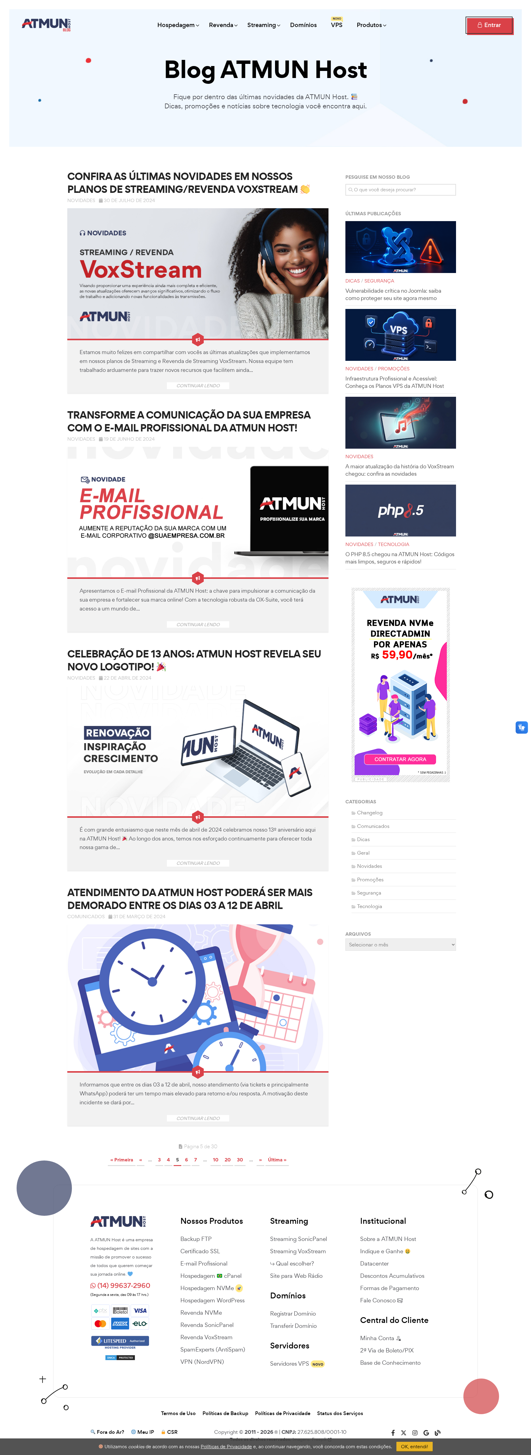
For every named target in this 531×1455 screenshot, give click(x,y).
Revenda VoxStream (206, 1337)
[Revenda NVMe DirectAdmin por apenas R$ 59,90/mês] (401, 683)
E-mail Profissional (203, 1263)
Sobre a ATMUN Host (388, 1238)
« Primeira (121, 1159)
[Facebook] (393, 1433)
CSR (172, 1432)
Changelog (370, 812)
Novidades (81, 200)
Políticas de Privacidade (282, 1413)
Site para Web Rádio (296, 1275)
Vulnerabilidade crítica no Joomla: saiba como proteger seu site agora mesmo (393, 294)
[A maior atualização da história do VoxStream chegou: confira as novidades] (400, 423)
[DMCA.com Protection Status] (120, 1355)
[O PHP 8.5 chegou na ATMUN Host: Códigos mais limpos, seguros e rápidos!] (400, 510)
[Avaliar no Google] (426, 1433)
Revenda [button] (221, 25)
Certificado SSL (200, 1251)
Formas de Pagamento (389, 1288)
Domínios (303, 25)
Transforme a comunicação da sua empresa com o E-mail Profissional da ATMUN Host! (188, 421)
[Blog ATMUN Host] (438, 1433)
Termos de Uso (178, 1413)
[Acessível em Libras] (522, 727)
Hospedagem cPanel (211, 1275)
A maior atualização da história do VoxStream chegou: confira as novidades (399, 470)
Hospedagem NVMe (207, 1288)
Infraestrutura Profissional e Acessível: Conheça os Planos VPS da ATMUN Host (394, 382)
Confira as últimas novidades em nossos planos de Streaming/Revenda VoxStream (183, 183)
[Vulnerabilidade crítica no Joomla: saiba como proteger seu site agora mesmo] (400, 247)
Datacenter (374, 1263)
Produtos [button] (369, 25)
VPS (337, 23)
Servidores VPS (289, 1363)
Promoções (394, 368)
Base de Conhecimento (390, 1362)
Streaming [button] (261, 25)
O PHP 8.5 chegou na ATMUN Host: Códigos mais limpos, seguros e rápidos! (399, 558)
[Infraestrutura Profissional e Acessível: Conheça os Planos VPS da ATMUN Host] (400, 335)
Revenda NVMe (201, 1312)
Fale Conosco (378, 1300)
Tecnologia (393, 544)
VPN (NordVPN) (202, 1361)
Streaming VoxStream (298, 1251)
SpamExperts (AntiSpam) (212, 1349)
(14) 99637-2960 (123, 1285)
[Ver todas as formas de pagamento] (120, 1316)
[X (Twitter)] (404, 1433)
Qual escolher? (295, 1263)
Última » (277, 1159)
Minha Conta (378, 1338)
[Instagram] (415, 1433)
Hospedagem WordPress (212, 1300)
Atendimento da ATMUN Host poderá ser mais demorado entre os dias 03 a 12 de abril (190, 899)
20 (228, 1159)
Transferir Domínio (293, 1325)
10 (215, 1159)
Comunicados (86, 916)
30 (240, 1159)
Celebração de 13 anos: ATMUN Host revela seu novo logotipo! (194, 660)
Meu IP (145, 1432)
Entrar (492, 25)
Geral (363, 852)
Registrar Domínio (293, 1313)
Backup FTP (196, 1238)
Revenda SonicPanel (207, 1324)
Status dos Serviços (340, 1413)
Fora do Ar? (110, 1432)
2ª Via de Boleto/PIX (387, 1350)
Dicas (352, 281)
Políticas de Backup (225, 1413)
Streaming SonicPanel (298, 1238)
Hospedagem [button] (176, 25)
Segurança (379, 281)
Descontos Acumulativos (392, 1275)
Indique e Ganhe (382, 1251)
